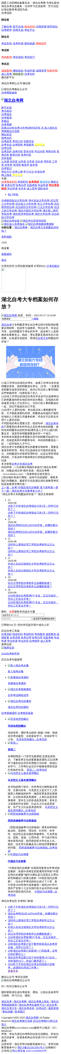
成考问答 (17, 151)
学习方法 (28, 171)
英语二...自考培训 (37, 769)
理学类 (47, 161)
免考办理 (10, 185)
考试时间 (23, 181)
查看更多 (13, 971)
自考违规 (15, 637)
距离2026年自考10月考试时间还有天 (22, 127)
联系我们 (20, 1011)
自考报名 (6, 114)
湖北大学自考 (42, 214)
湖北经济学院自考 (23, 214)
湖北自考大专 (9, 1008)
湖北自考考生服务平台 (32, 1005)
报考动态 (6, 138)
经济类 (14, 161)
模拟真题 (29, 43)
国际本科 (43, 188)
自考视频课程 (9, 713)
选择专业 (18, 30)
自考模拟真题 (25, 713)
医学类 (34, 165)
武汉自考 (52, 1005)
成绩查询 (6, 70)
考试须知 (18, 57)
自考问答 (6, 148)
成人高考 (6, 74)
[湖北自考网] (12, 100)
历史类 (39, 161)
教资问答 (15, 154)
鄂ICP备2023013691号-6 (31, 1047)
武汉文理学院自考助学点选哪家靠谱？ (30, 934)
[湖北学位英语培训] (33, 220)
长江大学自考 (45, 203)
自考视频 (6, 124)
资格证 (5, 121)
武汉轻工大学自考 (25, 203)
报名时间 (29, 26)
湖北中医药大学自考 (29, 210)
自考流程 (6, 634)
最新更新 (53, 1008)
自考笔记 (6, 168)
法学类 (22, 161)
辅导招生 (52, 26)
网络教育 (18, 74)
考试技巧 (29, 57)
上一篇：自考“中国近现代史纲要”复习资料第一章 (29, 487)
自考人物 (17, 171)
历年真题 (6, 158)
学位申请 (12, 188)
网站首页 (6, 134)
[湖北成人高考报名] (13, 224)
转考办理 (21, 185)
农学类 (8, 165)
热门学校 (13, 194)
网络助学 (41, 43)
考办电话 (6, 111)
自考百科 (6, 151)
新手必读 (18, 26)
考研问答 (51, 151)
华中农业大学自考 (38, 200)
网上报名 (6, 175)
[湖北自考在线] (10, 220)
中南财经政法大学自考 (14, 200)
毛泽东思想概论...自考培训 (31, 739)
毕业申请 (29, 70)
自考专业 (6, 144)
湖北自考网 (20, 227)
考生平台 (29, 30)
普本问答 (28, 151)
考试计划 (17, 141)
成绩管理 (41, 70)
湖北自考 (6, 324)
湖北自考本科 (26, 1008)
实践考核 (32, 185)
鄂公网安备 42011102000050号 (29, 1051)
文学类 (30, 161)
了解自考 (6, 26)
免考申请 (18, 43)
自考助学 (6, 30)
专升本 (22, 188)
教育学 (25, 165)
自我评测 (41, 26)
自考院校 (17, 144)
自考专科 (29, 74)
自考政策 (6, 141)
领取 (35, 318)
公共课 (5, 161)
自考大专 (43, 338)
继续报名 (18, 70)
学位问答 (39, 151)
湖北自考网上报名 (38, 1001)
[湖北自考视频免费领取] (39, 224)
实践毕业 (28, 141)
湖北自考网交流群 (22, 1021)
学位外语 (23, 641)
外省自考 (39, 171)
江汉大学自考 (45, 207)
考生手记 (6, 171)
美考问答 (26, 154)
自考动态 (41, 1008)
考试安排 (6, 43)
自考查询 (6, 117)
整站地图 (7, 1011)
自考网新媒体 (9, 92)
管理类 (17, 165)
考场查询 (6, 57)
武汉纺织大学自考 (25, 207)
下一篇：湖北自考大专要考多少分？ (22, 490)
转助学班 (52, 70)
